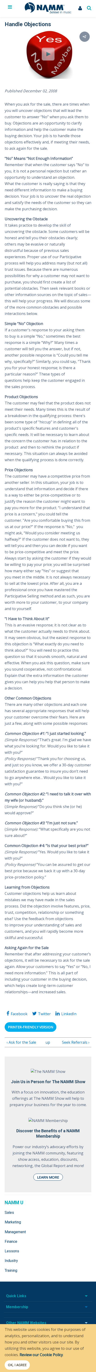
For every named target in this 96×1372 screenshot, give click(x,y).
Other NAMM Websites (26, 1323)
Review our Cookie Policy (41, 1354)
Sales (9, 1212)
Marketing (13, 1222)
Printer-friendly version (30, 1027)
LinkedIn (68, 1013)
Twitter (44, 1013)
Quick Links (16, 1296)
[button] (84, 37)
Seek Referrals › (75, 1042)
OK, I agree (17, 1365)
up (47, 1042)
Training (11, 1270)
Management (15, 1232)
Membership (17, 1307)
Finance (11, 1241)
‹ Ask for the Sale (21, 1042)
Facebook (19, 1013)
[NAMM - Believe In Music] (48, 11)
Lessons (12, 1251)
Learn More (48, 1177)
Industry (11, 1260)
